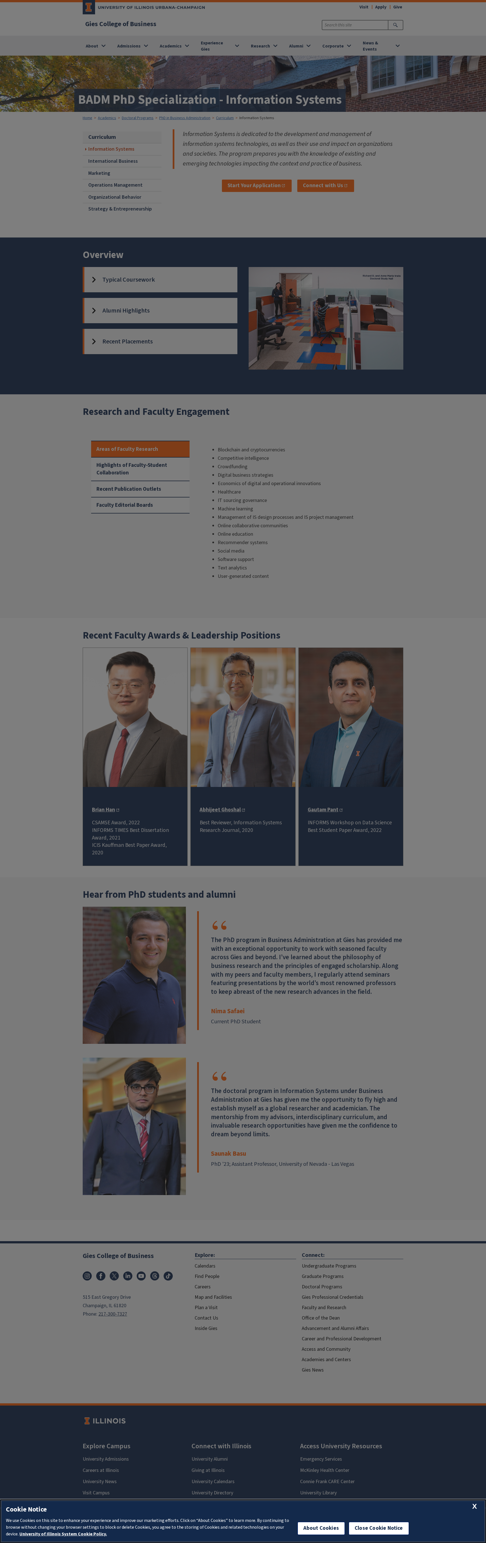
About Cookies (321, 1528)
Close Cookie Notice (379, 1528)
